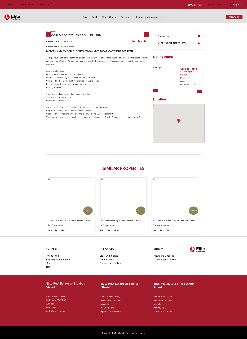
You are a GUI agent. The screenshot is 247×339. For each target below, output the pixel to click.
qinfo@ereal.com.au (55, 311)
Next (146, 34)
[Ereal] (12, 17)
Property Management (58, 259)
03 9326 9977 (52, 307)
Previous (48, 34)
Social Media (215, 4)
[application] (32, 4)
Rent (48, 266)
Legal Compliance (108, 255)
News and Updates (164, 255)
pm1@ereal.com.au (188, 84)
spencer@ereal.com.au (111, 311)
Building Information (110, 263)
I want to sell (53, 255)
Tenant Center (107, 259)
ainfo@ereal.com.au (162, 311)
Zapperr (141, 333)
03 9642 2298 (107, 307)
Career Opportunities (165, 259)
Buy (48, 263)
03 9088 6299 (159, 307)
